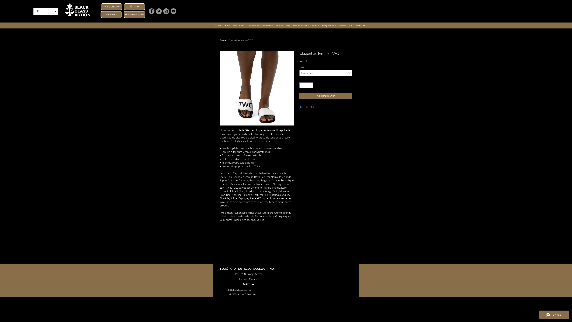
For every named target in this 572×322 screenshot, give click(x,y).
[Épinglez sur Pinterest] (307, 107)
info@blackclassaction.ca (238, 289)
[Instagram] (166, 11)
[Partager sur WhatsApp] (312, 107)
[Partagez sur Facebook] (301, 107)
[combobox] (325, 73)
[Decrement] (302, 85)
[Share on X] (318, 107)
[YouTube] (173, 11)
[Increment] (311, 85)
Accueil (223, 40)
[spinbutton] (306, 85)
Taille (302, 67)
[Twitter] (159, 11)
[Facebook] (151, 11)
